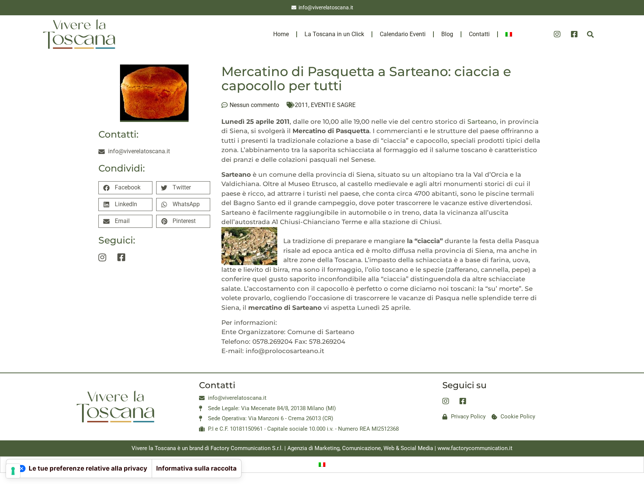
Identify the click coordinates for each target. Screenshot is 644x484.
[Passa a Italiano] (322, 464)
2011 (301, 105)
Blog (447, 34)
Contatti (479, 34)
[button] (590, 34)
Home (281, 34)
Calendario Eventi (403, 34)
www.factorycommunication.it (475, 448)
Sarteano (481, 121)
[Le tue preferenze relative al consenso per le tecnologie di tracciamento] (13, 471)
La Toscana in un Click (334, 34)
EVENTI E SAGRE (333, 105)
